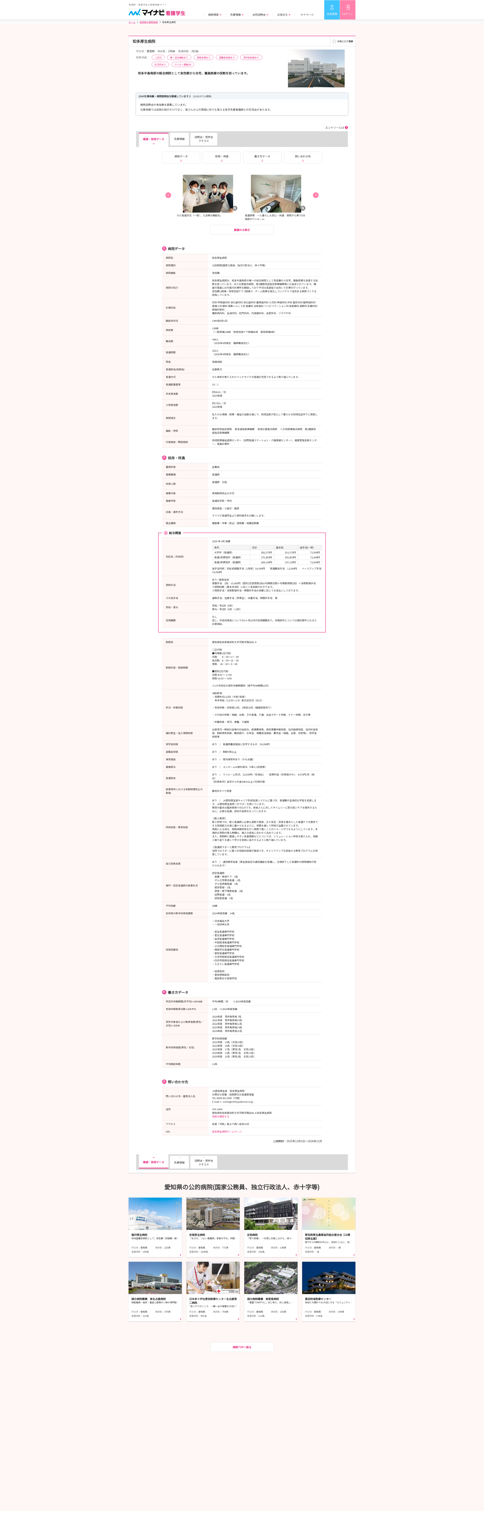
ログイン (347, 14)
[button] (168, 195)
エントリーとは (334, 127)
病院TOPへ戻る (242, 1347)
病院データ (181, 156)
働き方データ (262, 156)
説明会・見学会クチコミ (204, 139)
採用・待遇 (221, 156)
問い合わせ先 (303, 156)
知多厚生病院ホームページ (227, 1131)
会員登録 (332, 14)
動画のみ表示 (242, 230)
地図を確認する (220, 1116)
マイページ (307, 14)
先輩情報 (179, 139)
